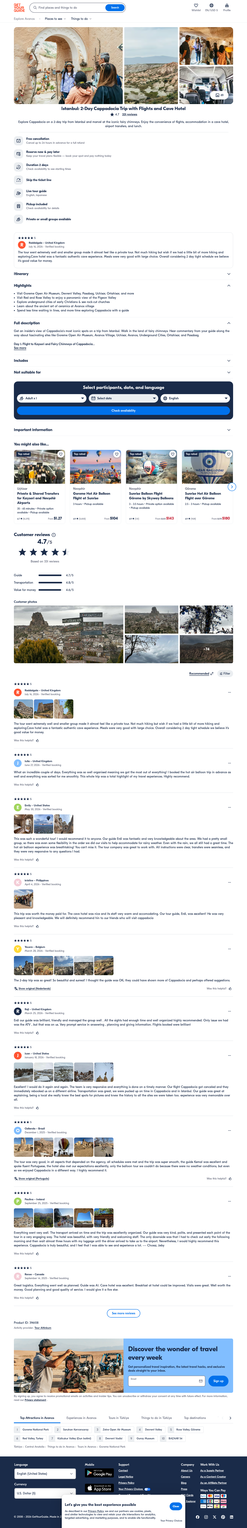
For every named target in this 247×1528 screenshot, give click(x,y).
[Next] (232, 487)
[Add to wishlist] (60, 454)
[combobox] (67, 7)
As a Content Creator (213, 1476)
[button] (123, 114)
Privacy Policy (126, 1483)
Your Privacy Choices (131, 1489)
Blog (183, 1483)
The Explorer (188, 1501)
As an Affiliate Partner (213, 1483)
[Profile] (227, 5)
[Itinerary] (229, 274)
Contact (123, 1470)
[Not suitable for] (229, 372)
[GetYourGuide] (19, 8)
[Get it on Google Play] (99, 1473)
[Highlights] (229, 285)
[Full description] (229, 323)
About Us (186, 1470)
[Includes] (229, 360)
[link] (39, 487)
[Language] (211, 5)
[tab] (37, 1418)
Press (184, 1489)
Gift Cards (187, 1495)
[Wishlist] (196, 5)
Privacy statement (35, 1400)
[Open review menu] (229, 692)
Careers (185, 1476)
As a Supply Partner (212, 1470)
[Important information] (229, 430)
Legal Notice (125, 1476)
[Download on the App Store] (99, 1488)
